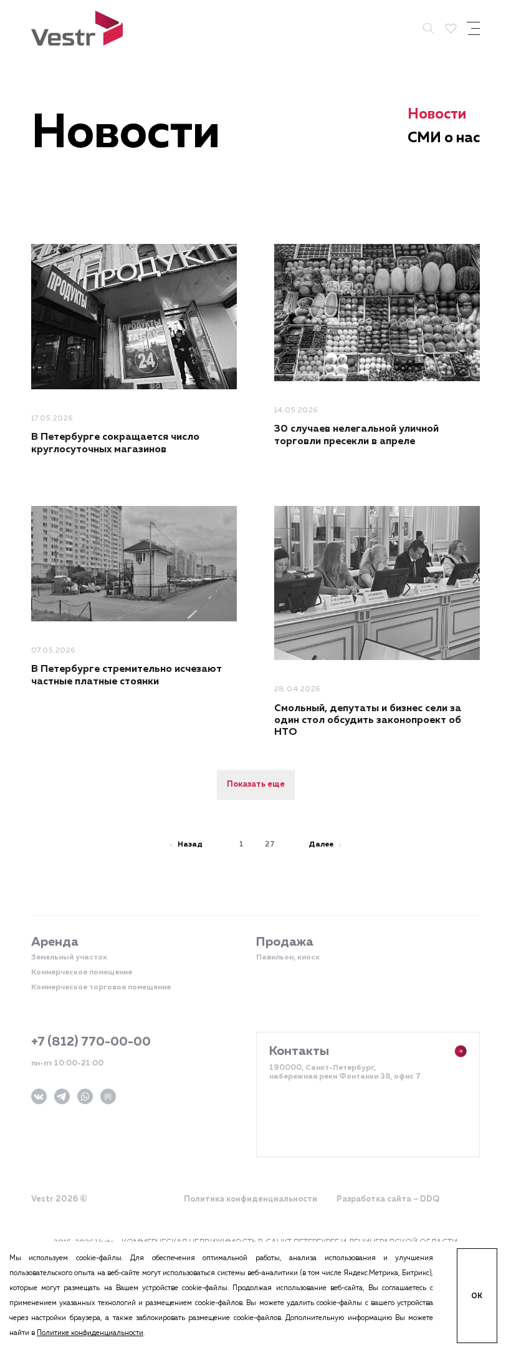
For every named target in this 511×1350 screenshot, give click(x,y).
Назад (190, 844)
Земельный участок (69, 957)
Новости (437, 114)
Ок (476, 1296)
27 (270, 844)
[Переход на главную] (77, 28)
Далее (320, 844)
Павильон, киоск (288, 957)
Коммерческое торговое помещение (101, 987)
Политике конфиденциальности (90, 1332)
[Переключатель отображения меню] (473, 28)
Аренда (55, 942)
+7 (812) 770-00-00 (91, 1042)
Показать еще (256, 784)
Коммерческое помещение (81, 972)
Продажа (284, 942)
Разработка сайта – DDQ (388, 1199)
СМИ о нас (444, 138)
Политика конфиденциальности (250, 1199)
